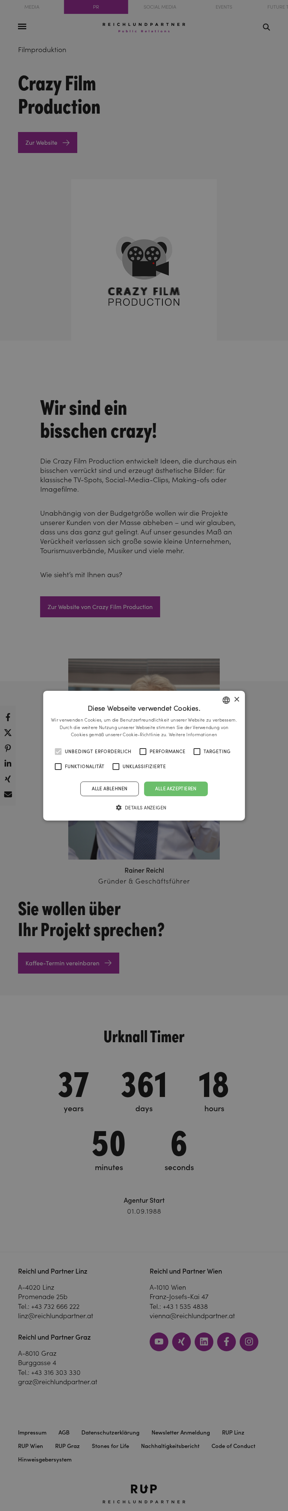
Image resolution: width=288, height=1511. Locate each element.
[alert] (144, 755)
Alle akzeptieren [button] (175, 788)
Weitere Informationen (193, 734)
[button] (144, 807)
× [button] (236, 699)
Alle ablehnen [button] (109, 788)
